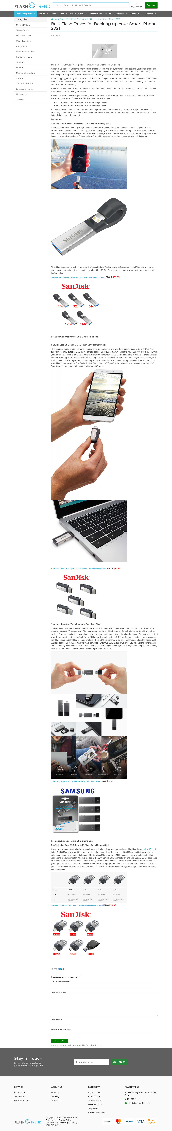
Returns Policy (52, 1123)
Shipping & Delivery (68, 1123)
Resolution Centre (22, 1100)
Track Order (19, 1096)
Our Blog (59, 19)
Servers (19, 67)
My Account (19, 1092)
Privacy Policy (65, 1120)
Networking (21, 94)
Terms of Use (51, 1120)
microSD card (150, 849)
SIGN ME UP (119, 1062)
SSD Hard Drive (96, 13)
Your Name (56, 1019)
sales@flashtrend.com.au (138, 1103)
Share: (55, 969)
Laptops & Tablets (24, 89)
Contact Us (150, 13)
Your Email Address (61, 1029)
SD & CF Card (76, 13)
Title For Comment (60, 982)
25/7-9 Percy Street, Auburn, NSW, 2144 (141, 1093)
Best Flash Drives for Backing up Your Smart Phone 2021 (93, 19)
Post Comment (60, 1041)
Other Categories (23, 13)
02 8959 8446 (133, 1099)
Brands (41, 13)
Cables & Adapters (25, 83)
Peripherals (21, 46)
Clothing (20, 99)
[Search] (58, 5)
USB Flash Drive (117, 13)
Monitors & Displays (25, 73)
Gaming (20, 78)
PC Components (24, 57)
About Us (134, 13)
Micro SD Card (57, 13)
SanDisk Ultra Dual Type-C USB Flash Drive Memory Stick (79, 569)
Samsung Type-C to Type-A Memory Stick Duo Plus (75, 781)
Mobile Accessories (25, 51)
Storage (20, 62)
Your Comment (58, 992)
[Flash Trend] (32, 5)
